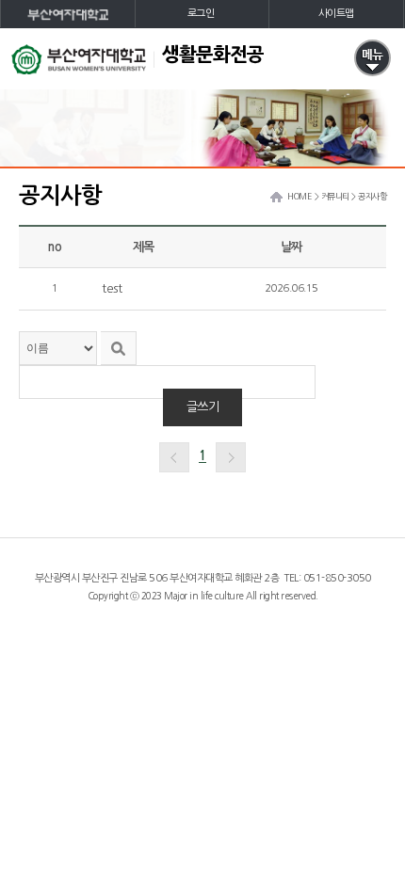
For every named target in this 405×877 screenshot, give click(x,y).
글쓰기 (202, 407)
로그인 (201, 13)
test (112, 288)
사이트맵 (336, 13)
